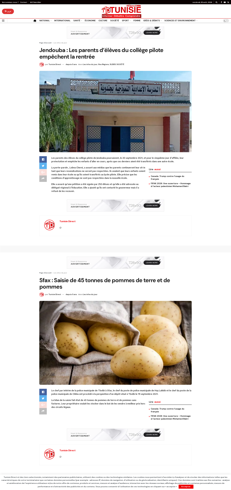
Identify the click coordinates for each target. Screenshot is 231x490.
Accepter (186, 486)
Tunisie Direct (55, 64)
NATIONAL (44, 20)
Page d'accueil (45, 43)
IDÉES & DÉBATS (151, 20)
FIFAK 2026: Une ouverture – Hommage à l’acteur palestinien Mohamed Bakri (171, 185)
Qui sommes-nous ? (10, 2)
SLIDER (113, 64)
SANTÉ (76, 20)
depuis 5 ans (71, 64)
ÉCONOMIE (90, 20)
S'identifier (36, 2)
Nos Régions (103, 64)
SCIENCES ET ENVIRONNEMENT (180, 20)
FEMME (136, 20)
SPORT (125, 20)
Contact (23, 2)
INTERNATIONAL (62, 20)
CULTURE (103, 20)
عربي (9, 11)
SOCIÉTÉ (114, 20)
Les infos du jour (60, 43)
